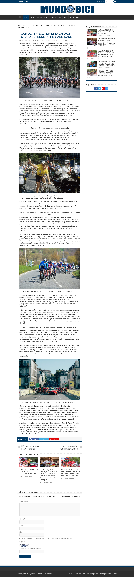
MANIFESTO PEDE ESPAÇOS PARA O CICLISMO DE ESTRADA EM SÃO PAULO (30, 448)
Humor (65, 17)
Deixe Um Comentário (50, 40)
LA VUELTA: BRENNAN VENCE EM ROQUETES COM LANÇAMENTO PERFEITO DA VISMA (105, 73)
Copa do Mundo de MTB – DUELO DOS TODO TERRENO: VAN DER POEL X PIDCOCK (69, 448)
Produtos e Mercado (36, 17)
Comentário (24, 501)
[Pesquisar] (115, 1)
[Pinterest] (101, 2)
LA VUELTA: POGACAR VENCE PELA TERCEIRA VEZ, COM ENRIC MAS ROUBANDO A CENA (70, 472)
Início (20, 17)
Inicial (21, 26)
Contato (20, 1)
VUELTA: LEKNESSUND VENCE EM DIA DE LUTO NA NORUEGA (28, 471)
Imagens (46, 17)
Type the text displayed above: (30, 548)
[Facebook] (97, 2)
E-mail (22, 525)
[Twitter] (99, 2)
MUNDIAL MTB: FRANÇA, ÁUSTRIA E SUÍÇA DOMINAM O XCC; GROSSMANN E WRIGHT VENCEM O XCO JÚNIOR (48, 474)
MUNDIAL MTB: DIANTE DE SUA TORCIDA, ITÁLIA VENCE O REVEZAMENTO (106, 63)
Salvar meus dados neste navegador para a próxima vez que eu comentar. (47, 538)
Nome (22, 519)
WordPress (89, 574)
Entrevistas (54, 17)
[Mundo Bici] (67, 9)
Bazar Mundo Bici (74, 17)
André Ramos (112, 574)
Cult (60, 17)
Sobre (26, 1)
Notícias (26, 17)
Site (20, 532)
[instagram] (103, 2)
